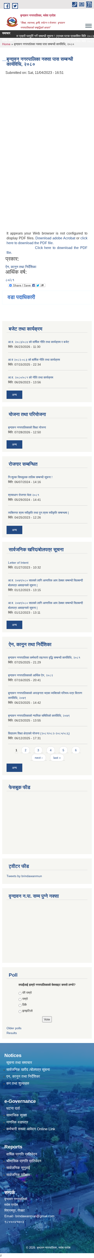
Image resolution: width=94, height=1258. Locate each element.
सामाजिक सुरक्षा (16, 1115)
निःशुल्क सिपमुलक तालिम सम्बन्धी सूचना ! (30, 477)
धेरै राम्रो (27, 992)
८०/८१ (9, 280)
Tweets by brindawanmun (24, 876)
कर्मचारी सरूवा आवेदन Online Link (30, 1129)
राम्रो (25, 998)
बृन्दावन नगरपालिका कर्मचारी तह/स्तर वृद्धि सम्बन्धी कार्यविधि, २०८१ (44, 657)
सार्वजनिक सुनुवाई (18, 1168)
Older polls (14, 1028)
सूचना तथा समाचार (19, 1063)
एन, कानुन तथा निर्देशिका (23, 1076)
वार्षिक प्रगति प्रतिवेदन (21, 1154)
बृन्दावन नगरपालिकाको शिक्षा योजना (27, 427)
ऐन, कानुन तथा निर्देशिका (20, 267)
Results (12, 1033)
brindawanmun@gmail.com (34, 1216)
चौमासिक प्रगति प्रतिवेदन (23, 1161)
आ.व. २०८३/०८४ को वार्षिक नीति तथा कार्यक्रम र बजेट (38, 342)
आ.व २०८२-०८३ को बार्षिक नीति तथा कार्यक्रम (34, 359)
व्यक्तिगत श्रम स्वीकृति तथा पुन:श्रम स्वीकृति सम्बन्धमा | (38, 512)
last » (57, 757)
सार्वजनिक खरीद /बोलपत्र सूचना (28, 1070)
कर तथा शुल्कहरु (17, 1083)
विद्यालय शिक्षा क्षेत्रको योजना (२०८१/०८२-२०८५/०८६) (39, 733)
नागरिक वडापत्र (17, 1122)
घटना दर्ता (13, 1108)
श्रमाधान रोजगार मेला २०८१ (23, 495)
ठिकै (24, 1004)
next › (39, 757)
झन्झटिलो (27, 1011)
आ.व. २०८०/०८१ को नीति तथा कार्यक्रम (30, 377)
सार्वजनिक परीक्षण (18, 1175)
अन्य (14, 394)
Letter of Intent (18, 562)
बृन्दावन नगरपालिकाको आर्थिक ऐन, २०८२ (30, 675)
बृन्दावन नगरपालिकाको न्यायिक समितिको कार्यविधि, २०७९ (39, 715)
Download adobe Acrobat (55, 238)
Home (6, 44)
